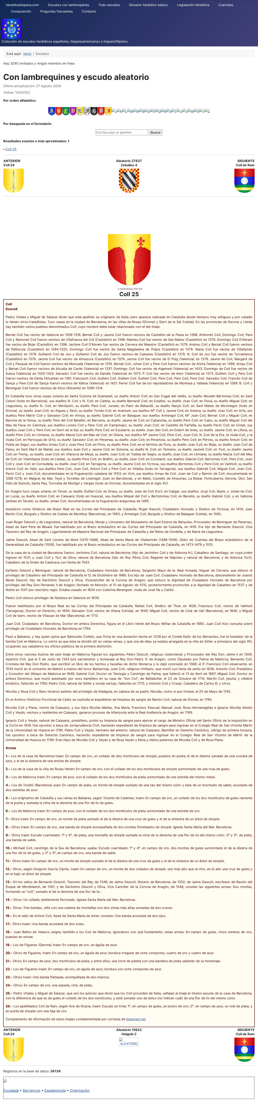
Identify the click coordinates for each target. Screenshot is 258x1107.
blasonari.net (136, 1019)
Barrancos (31, 1090)
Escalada (11, 1090)
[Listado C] (65, 111)
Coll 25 (11, 149)
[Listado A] (51, 111)
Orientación (80, 1090)
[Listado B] (58, 111)
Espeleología (55, 1090)
